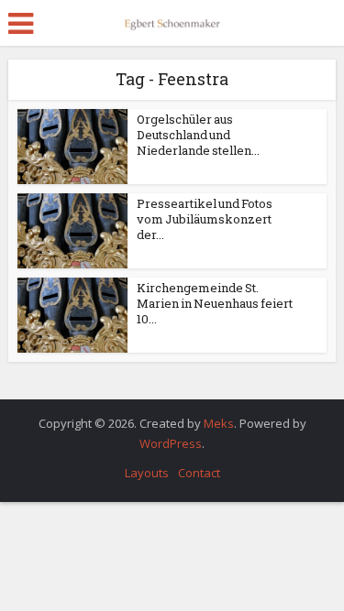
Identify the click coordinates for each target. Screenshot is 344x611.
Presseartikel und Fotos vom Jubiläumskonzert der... (204, 219)
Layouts (147, 472)
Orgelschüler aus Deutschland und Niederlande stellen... (198, 134)
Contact (199, 472)
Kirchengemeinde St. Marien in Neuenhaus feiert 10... (215, 303)
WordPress (170, 443)
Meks (219, 423)
